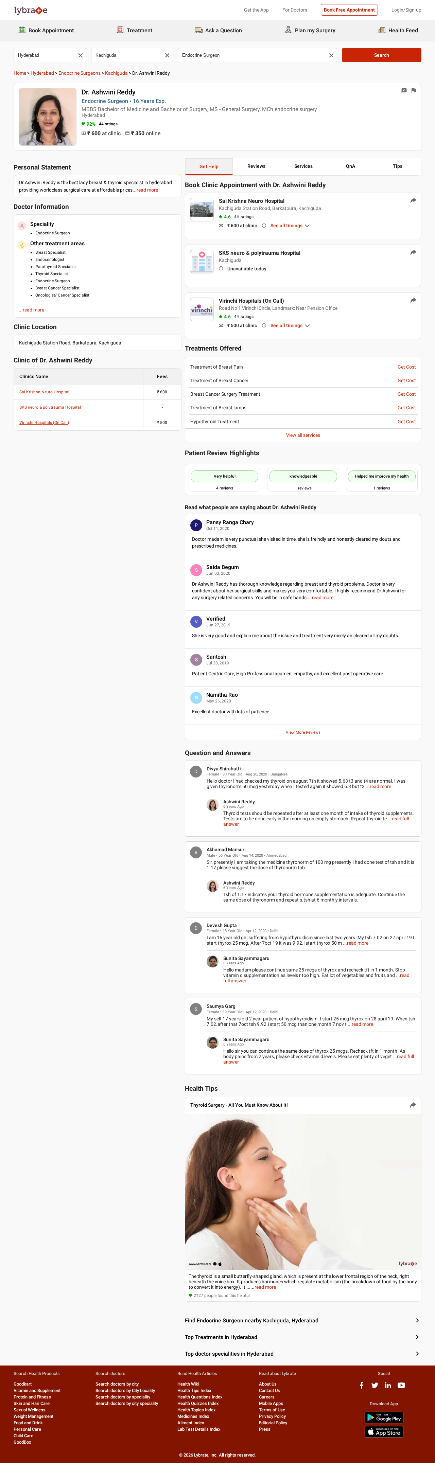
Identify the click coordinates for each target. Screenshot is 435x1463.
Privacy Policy (272, 1416)
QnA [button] (350, 166)
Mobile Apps (271, 1403)
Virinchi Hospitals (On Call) (44, 422)
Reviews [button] (256, 166)
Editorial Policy (273, 1422)
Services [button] (303, 166)
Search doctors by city (117, 1384)
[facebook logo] (362, 1387)
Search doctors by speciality (122, 1396)
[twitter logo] (375, 1387)
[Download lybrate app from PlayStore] (384, 1422)
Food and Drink (28, 1422)
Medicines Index (193, 1416)
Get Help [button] (209, 166)
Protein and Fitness (32, 1396)
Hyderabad (42, 73)
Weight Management (33, 1416)
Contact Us (269, 1390)
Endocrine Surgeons (79, 73)
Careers (267, 1396)
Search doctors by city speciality (126, 1403)
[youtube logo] (401, 1387)
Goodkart (23, 1384)
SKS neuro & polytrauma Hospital (50, 407)
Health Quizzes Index (198, 1403)
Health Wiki (188, 1384)
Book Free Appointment (349, 10)
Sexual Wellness (30, 1409)
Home (20, 73)
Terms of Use (272, 1409)
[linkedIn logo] (388, 1387)
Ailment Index (190, 1422)
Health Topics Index (196, 1409)
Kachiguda (116, 73)
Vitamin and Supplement (37, 1390)
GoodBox (22, 1442)
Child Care (23, 1435)
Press (265, 1429)
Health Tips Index (194, 1390)
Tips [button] (397, 166)
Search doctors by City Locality (125, 1390)
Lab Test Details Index (199, 1429)
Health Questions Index (200, 1396)
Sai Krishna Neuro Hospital (44, 392)
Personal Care (27, 1429)
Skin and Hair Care (32, 1403)
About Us (268, 1384)
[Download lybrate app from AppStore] (384, 1436)
